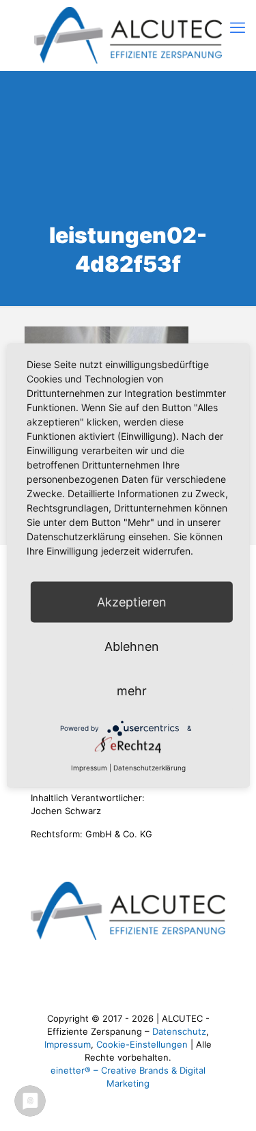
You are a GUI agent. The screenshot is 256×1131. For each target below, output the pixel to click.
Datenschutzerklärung (149, 768)
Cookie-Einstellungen (142, 1044)
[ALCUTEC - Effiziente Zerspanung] (128, 35)
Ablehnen (131, 646)
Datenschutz (179, 1031)
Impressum (67, 1044)
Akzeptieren (132, 602)
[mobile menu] (237, 27)
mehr (132, 691)
